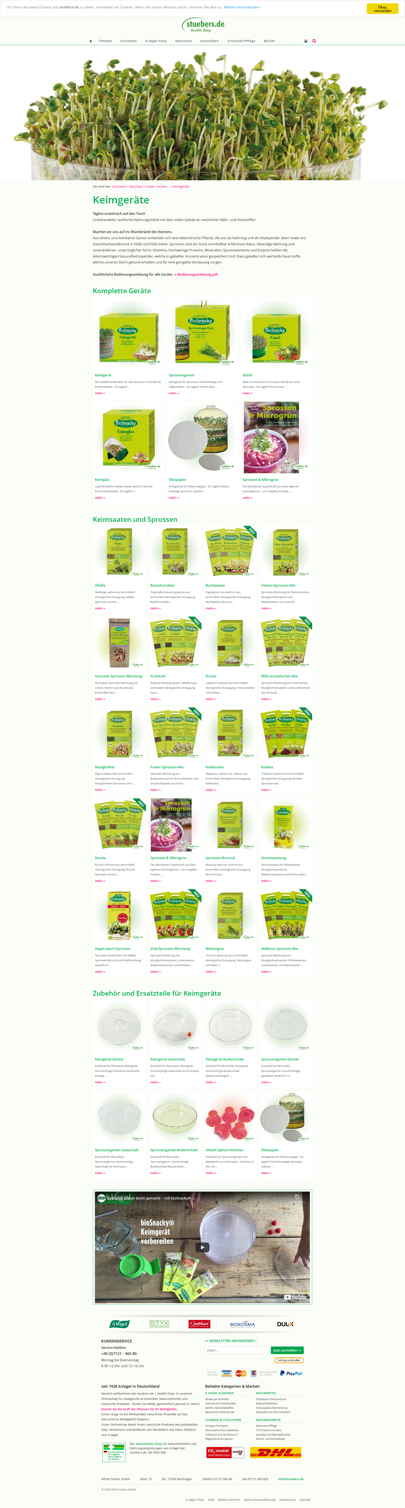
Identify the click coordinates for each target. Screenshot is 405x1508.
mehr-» (100, 393)
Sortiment (128, 41)
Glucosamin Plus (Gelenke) (221, 1430)
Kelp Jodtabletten (267, 1403)
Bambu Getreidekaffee (219, 1408)
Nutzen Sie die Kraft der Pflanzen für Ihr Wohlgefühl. (139, 1409)
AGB (211, 1500)
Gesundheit (209, 41)
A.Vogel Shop (195, 1500)
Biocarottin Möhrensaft (220, 1412)
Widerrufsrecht (229, 1500)
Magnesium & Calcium (219, 1439)
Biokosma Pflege (266, 1426)
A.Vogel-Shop (156, 41)
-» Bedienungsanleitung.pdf (196, 274)
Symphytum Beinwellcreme (273, 1434)
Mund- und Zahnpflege (270, 1439)
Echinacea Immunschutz (271, 1399)
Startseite (119, 186)
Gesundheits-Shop (149, 1444)
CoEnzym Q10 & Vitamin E (221, 1434)
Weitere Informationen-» (243, 7)
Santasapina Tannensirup (272, 1408)
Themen (105, 41)
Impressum (287, 1500)
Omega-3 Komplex (216, 1426)
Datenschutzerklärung (259, 1500)
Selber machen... (158, 186)
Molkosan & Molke (217, 1399)
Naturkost (183, 41)
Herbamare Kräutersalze (220, 1403)
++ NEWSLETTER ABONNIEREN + (231, 1340)
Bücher (269, 41)
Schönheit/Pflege (241, 41)
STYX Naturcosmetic (268, 1430)
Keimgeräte (181, 186)
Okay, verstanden (383, 8)
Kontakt (305, 1500)
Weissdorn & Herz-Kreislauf (273, 1412)
